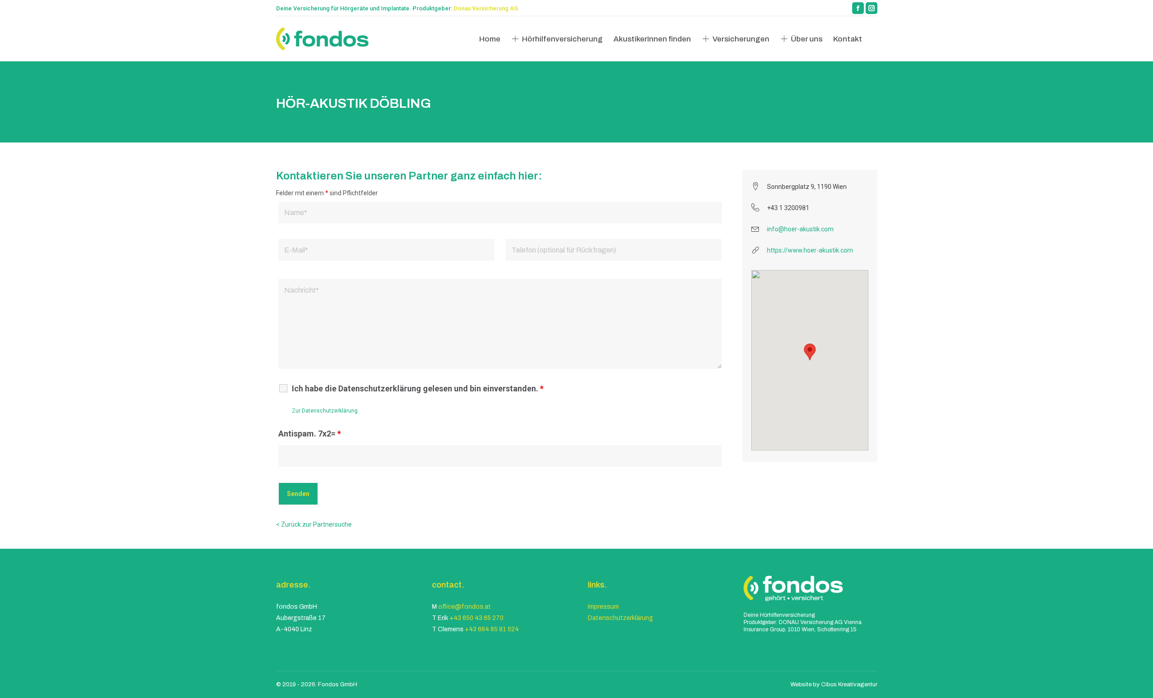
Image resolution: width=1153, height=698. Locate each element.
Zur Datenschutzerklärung (325, 411)
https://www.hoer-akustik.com (810, 250)
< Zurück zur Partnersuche (314, 524)
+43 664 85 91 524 (492, 629)
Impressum (603, 606)
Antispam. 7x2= (309, 433)
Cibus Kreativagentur (849, 684)
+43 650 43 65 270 (476, 618)
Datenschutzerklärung (620, 618)
